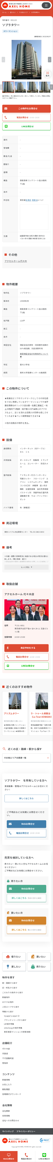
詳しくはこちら (26, 798)
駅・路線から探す (9, 983)
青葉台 (35, 200)
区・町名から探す (9, 987)
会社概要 (6, 1111)
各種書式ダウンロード (11, 1094)
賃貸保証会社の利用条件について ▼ (34, 355)
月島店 (5, 1053)
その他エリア (23, 12)
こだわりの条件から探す (12, 992)
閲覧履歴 (6, 1089)
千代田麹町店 (8, 1058)
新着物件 (6, 997)
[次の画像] (49, 59)
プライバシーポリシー (25, 1131)
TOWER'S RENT (10, 1016)
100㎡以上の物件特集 (13, 1028)
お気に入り (7, 1084)
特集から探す (8, 1011)
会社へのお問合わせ (10, 1120)
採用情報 (6, 1115)
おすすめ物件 (8, 1002)
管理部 (5, 1063)
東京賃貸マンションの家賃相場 (17, 1031)
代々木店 (6, 1048)
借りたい (13, 12)
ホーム (4, 12)
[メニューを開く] (46, 5)
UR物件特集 (9, 1024)
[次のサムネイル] (51, 87)
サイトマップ (8, 1131)
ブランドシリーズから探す (15, 1020)
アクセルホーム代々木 (16, 261)
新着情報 (6, 1079)
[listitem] (8, 87)
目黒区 (28, 200)
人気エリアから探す (10, 1006)
